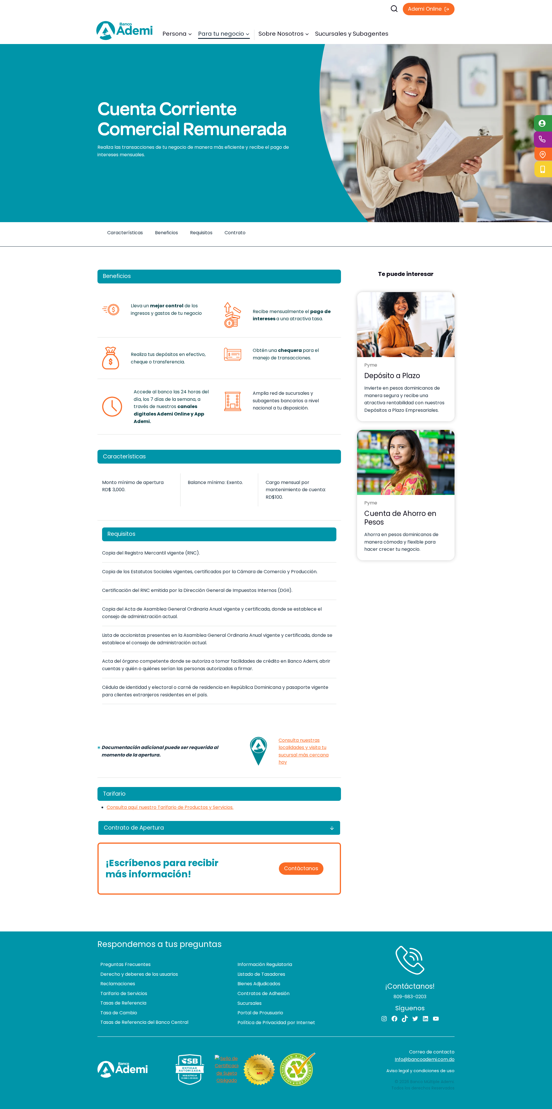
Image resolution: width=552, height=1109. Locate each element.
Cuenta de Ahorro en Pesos (400, 518)
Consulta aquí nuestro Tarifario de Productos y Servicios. (170, 807)
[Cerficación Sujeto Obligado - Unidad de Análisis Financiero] (227, 1069)
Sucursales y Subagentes (351, 34)
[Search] (329, 8)
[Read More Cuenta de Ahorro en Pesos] (406, 462)
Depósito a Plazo (392, 375)
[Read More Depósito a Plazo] (406, 324)
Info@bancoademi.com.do (425, 1059)
